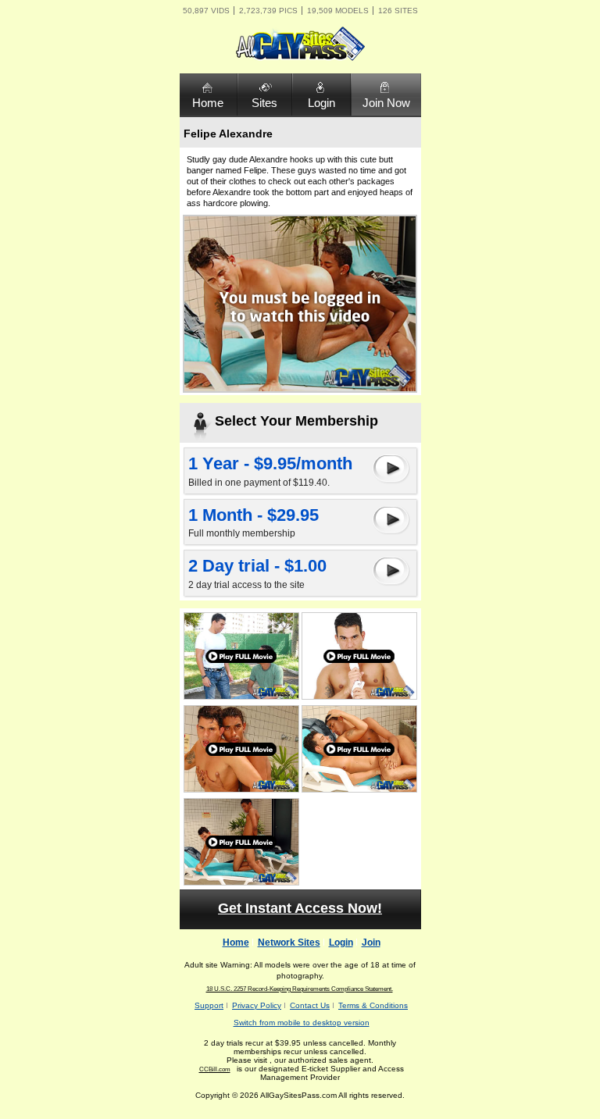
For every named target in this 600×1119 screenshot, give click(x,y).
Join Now (386, 102)
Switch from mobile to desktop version (302, 1022)
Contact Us (310, 1005)
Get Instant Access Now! (300, 908)
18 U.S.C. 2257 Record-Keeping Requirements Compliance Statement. (299, 988)
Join (371, 942)
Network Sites (289, 942)
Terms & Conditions (373, 1005)
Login (321, 102)
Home (207, 102)
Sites (264, 102)
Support (209, 1005)
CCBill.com (214, 1069)
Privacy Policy (256, 1005)
